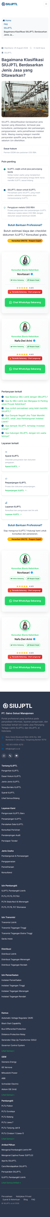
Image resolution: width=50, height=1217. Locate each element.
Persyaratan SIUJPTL (11, 1171)
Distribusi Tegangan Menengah (16, 959)
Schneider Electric (10, 1084)
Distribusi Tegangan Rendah (14, 965)
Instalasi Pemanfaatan (11, 980)
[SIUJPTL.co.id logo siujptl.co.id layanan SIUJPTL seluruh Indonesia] (10, 4)
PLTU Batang (7, 1117)
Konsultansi (7, 872)
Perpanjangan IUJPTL (15, 490)
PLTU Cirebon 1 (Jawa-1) (13, 1133)
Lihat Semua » (8, 1051)
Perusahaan (7, 1196)
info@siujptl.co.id (13, 749)
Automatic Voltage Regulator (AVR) (17, 1018)
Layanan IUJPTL (12, 514)
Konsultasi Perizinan (11, 830)
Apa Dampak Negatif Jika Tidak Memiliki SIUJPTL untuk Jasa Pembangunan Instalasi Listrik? (23, 418)
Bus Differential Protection (14, 1029)
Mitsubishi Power (9, 1073)
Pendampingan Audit (11, 835)
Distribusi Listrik (9, 954)
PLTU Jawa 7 (7, 1122)
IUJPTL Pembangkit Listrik (14, 890)
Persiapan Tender (10, 841)
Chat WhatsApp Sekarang (27, 302)
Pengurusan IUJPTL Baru (13, 813)
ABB (3, 1078)
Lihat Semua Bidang (10, 798)
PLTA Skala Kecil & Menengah (15, 901)
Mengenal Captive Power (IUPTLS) (17, 1155)
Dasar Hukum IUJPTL (11, 776)
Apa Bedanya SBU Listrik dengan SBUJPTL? (26, 397)
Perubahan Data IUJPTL (12, 824)
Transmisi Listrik (9, 922)
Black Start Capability (11, 1023)
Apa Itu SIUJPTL (9, 1161)
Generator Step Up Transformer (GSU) (19, 1040)
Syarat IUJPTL (11, 466)
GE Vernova (7, 1067)
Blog (26, 1199)
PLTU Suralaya (8, 1111)
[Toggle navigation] (46, 4)
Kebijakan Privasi (23, 1196)
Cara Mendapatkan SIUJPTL (14, 1166)
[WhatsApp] (4, 755)
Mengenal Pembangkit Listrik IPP (17, 1150)
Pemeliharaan (8, 867)
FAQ (6, 24)
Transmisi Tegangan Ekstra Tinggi (17, 933)
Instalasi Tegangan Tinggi (13, 985)
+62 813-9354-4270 (14, 744)
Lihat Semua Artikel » (11, 1182)
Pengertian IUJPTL (10, 770)
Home (8, 20)
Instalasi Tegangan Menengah (15, 991)
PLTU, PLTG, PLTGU (10, 896)
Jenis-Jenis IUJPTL (10, 781)
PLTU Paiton (7, 1106)
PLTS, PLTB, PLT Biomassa (14, 907)
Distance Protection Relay (13, 1034)
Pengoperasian (8, 861)
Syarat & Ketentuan (11, 1199)
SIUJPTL (8, 28)
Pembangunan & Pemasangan (15, 856)
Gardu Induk (7, 939)
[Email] (16, 755)
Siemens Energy (9, 1062)
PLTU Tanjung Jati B (11, 1128)
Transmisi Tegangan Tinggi (14, 928)
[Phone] (10, 755)
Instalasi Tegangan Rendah (14, 996)
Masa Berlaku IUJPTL (11, 787)
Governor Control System (13, 1045)
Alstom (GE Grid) (9, 1089)
